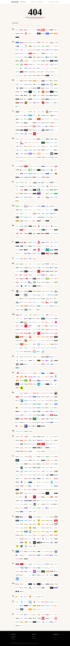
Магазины (33, 636)
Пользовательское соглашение (13, 637)
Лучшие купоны (34, 638)
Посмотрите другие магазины (35, 18)
